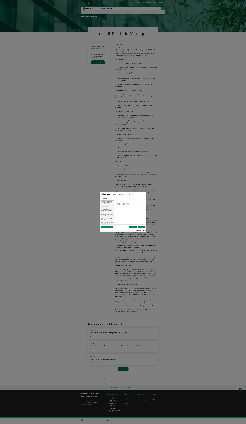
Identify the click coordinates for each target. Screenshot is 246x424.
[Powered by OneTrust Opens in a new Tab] (141, 231)
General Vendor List (126, 204)
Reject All (133, 227)
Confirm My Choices (107, 227)
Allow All (141, 227)
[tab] (107, 198)
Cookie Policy (118, 204)
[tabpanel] (130, 202)
